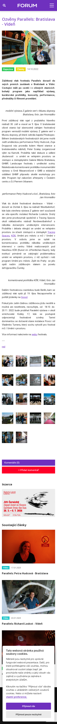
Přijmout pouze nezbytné (28, 714)
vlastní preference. (16, 696)
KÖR (13, 235)
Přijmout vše (28, 706)
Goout (24, 297)
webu (34, 334)
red (3, 346)
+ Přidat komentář (28, 470)
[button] (51, 5)
